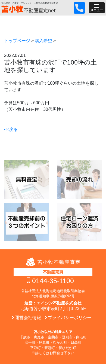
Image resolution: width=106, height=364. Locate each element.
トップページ (17, 40)
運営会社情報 (28, 317)
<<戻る (11, 129)
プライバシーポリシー (69, 317)
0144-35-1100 (53, 281)
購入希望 (43, 40)
